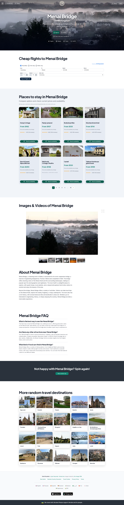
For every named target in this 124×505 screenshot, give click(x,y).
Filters (64, 32)
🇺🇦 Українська (59, 488)
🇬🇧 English (38, 485)
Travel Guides (66, 479)
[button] (103, 211)
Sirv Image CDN (78, 476)
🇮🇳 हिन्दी (66, 488)
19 (70, 187)
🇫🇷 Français (45, 485)
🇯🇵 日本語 (86, 485)
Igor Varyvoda (54, 476)
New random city (62, 373)
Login (120, 3)
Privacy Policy (75, 479)
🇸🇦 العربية (74, 485)
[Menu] (2, 3)
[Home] (62, 3)
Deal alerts (43, 479)
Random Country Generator (54, 479)
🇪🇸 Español (53, 485)
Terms (82, 479)
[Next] (73, 187)
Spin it (57, 32)
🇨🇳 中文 (80, 485)
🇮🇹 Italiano (68, 485)
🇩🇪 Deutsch (60, 485)
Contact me (62, 476)
